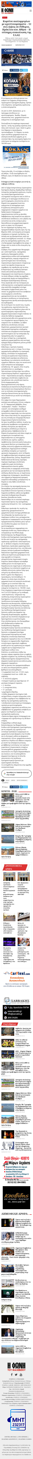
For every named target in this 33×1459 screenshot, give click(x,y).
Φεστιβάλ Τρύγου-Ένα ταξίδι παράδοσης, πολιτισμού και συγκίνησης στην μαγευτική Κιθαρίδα (15, 1269)
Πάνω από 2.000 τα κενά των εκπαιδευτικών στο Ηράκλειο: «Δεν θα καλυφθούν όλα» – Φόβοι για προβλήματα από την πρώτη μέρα (15, 799)
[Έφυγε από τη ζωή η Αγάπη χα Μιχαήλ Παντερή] (7, 1309)
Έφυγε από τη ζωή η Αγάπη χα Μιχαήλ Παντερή (23, 1307)
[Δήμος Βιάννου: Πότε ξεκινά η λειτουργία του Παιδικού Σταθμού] (7, 828)
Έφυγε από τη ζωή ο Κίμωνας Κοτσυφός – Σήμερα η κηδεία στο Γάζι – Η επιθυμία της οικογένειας (23, 1223)
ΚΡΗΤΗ (13, 780)
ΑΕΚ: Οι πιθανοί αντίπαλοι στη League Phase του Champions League (22, 1042)
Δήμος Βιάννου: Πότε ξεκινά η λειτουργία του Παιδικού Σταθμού (23, 827)
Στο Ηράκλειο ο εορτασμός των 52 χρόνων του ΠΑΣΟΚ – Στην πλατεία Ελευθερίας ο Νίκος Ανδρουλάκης (16, 1295)
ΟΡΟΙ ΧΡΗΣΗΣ (22, 1437)
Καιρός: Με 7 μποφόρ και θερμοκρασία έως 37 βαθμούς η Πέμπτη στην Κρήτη (23, 838)
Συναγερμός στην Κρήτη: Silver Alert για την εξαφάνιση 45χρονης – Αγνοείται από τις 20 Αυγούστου (23, 1146)
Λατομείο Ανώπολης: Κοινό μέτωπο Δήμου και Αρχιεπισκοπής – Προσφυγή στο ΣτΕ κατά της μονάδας (23, 815)
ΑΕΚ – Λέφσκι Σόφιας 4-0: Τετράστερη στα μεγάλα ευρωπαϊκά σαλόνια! (23, 1054)
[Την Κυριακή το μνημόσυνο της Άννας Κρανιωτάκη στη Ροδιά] (7, 1134)
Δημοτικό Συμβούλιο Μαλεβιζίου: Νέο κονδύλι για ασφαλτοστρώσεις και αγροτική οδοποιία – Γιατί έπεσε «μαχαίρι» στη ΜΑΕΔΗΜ (16, 1253)
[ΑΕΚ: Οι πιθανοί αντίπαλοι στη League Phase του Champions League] (7, 1043)
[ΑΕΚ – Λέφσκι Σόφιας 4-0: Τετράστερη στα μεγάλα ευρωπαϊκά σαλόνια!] (7, 1054)
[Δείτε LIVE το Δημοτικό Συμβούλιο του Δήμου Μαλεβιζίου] (7, 1349)
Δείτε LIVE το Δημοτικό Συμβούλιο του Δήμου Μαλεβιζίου (23, 1349)
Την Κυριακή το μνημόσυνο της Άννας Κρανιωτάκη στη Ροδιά (23, 1134)
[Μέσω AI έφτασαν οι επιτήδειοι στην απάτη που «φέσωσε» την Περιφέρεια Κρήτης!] (24, 917)
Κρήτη (5, 17)
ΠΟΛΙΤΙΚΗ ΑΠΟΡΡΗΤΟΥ (9, 1439)
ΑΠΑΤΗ (7, 780)
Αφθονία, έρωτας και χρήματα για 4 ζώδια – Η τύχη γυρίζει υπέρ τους (23, 1031)
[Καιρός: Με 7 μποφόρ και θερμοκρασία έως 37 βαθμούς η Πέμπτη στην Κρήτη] (7, 839)
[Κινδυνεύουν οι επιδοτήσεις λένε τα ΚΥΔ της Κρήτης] (7, 1283)
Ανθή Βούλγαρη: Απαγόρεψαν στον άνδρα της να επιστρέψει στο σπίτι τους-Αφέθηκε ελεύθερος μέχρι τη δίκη (16, 1237)
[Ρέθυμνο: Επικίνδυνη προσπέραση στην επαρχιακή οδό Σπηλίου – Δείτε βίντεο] (9, 917)
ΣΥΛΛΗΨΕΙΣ (5, 782)
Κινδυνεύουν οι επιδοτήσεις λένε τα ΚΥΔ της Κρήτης (23, 1282)
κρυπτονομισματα (22, 780)
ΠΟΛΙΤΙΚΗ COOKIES (25, 1439)
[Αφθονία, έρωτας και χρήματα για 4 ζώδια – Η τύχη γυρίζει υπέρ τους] (7, 1031)
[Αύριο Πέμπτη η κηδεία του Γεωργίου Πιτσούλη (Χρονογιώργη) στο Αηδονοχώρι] (7, 1319)
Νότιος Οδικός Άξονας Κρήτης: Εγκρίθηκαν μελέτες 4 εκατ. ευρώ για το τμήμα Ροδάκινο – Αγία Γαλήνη (16, 852)
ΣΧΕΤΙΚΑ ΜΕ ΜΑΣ (10, 1437)
